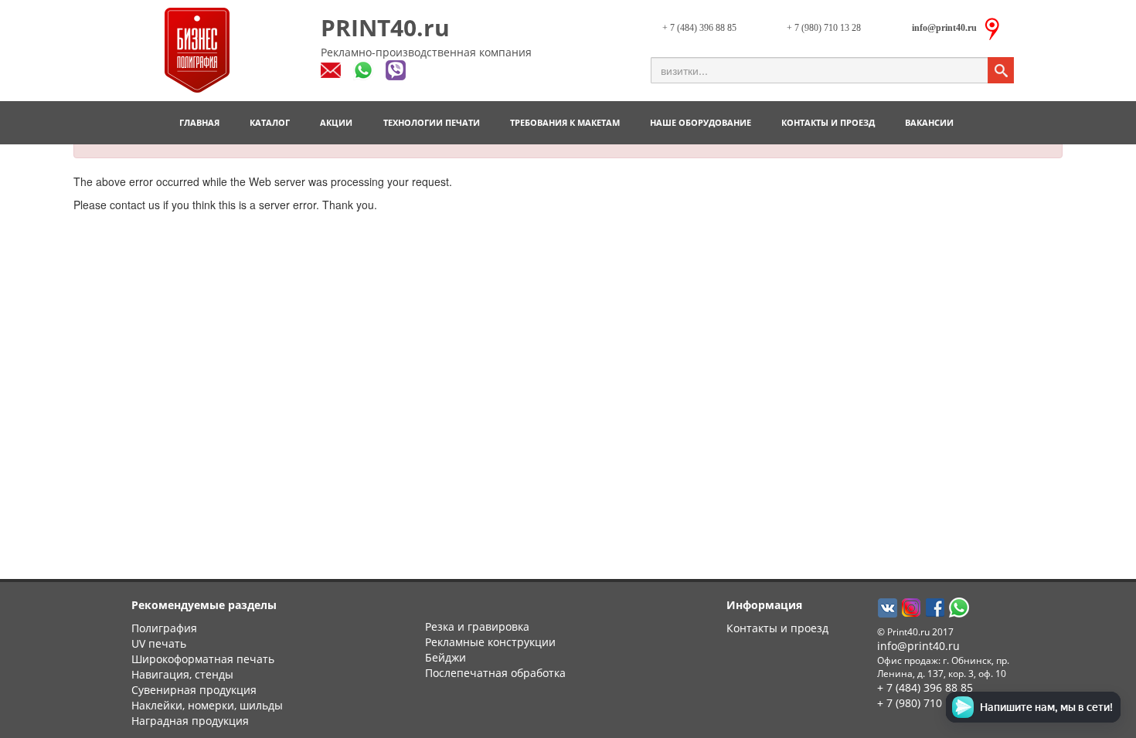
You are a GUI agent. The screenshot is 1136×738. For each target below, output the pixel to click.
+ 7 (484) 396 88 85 (699, 27)
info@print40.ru (918, 645)
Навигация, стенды (182, 674)
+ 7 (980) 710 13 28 (824, 27)
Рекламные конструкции (490, 642)
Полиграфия (164, 628)
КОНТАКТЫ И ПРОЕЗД (828, 122)
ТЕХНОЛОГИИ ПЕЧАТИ (431, 122)
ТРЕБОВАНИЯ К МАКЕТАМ (565, 122)
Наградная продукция (190, 720)
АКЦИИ (336, 122)
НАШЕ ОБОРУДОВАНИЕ (700, 122)
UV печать (158, 643)
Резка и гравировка (477, 626)
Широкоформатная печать (202, 659)
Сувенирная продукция (194, 689)
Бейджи (445, 657)
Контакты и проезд (777, 628)
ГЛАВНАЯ (199, 122)
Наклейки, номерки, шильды (207, 705)
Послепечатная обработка (495, 672)
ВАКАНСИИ (929, 122)
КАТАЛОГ (270, 122)
